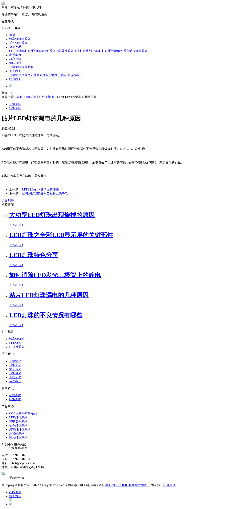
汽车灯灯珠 (16, 338)
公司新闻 (15, 67)
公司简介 (15, 75)
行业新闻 (27, 67)
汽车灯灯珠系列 (19, 39)
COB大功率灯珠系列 (23, 51)
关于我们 (15, 71)
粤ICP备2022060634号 (119, 485)
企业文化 (27, 75)
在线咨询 (15, 492)
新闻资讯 (15, 63)
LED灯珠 (15, 342)
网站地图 (141, 485)
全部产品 (15, 47)
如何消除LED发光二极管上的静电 (45, 193)
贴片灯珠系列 (138, 51)
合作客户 (76, 75)
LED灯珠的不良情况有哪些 (40, 189)
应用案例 (15, 55)
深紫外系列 (121, 51)
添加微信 (15, 496)
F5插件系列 (17, 347)
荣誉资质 (40, 75)
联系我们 (15, 79)
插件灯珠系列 (18, 43)
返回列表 (8, 200)
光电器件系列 (64, 51)
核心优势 (15, 59)
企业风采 (52, 75)
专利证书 (64, 75)
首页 (12, 34)
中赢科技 (169, 485)
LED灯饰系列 (46, 51)
